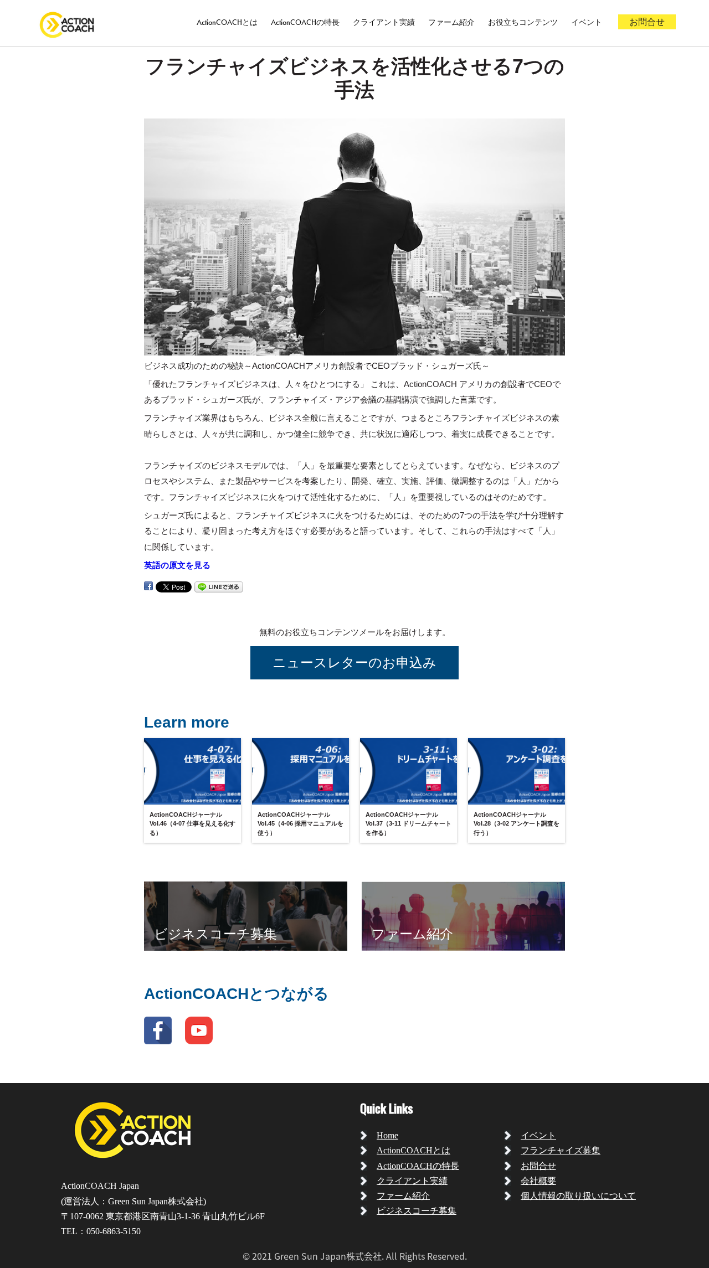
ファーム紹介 (451, 22)
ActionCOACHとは (227, 22)
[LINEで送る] (218, 586)
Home (387, 1135)
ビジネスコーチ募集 (416, 1210)
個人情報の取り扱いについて (578, 1195)
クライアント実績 (384, 22)
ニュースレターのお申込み (354, 662)
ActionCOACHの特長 (305, 22)
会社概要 (538, 1180)
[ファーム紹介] (463, 915)
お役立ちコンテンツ (523, 22)
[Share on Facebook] (148, 586)
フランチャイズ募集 (560, 1150)
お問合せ (647, 22)
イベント (586, 22)
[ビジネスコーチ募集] (245, 915)
